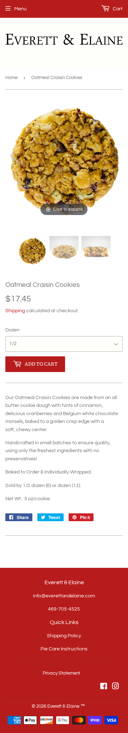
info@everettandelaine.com (64, 595)
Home (11, 77)
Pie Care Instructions (64, 648)
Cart (117, 8)
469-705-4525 (64, 609)
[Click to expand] (64, 158)
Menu (20, 8)
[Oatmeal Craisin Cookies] (32, 250)
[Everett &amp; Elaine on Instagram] (115, 687)
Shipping (15, 310)
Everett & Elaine (63, 706)
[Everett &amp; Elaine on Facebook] (103, 687)
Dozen (12, 330)
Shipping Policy (64, 635)
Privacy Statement (61, 673)
